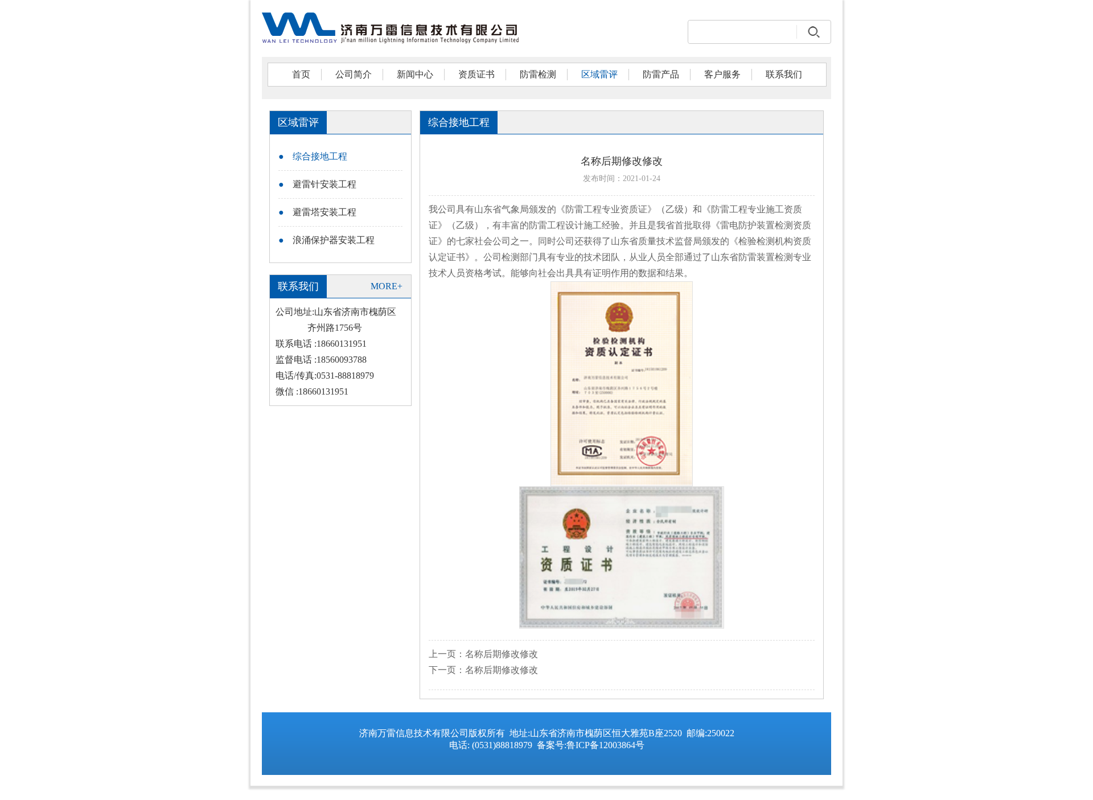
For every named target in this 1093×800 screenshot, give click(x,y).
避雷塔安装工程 (317, 212)
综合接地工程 (312, 156)
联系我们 (784, 74)
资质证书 (476, 74)
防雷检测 (538, 74)
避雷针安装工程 (317, 184)
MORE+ (386, 286)
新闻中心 (415, 74)
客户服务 (722, 74)
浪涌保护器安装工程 (326, 240)
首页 (301, 74)
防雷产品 (661, 74)
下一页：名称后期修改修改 (483, 670)
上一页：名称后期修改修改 (483, 654)
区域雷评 (599, 74)
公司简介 (353, 74)
